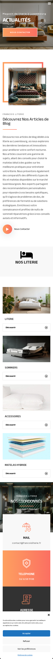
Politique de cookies (25, 655)
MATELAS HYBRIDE (16, 465)
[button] (48, 614)
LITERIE (9, 319)
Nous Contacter (20, 32)
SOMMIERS (11, 367)
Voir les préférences (27, 649)
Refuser (26, 641)
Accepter (26, 633)
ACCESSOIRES (13, 416)
